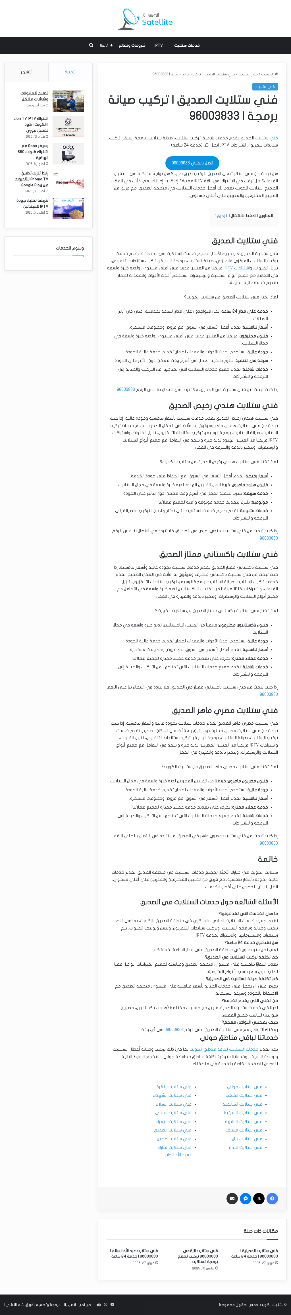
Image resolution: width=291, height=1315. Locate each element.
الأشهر (26, 72)
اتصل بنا (70, 1305)
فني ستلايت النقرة (174, 1087)
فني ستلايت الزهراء (174, 1121)
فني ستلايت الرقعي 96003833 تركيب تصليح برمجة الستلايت (198, 1256)
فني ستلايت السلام (173, 1104)
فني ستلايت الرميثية (243, 1112)
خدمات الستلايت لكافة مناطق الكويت (224, 1049)
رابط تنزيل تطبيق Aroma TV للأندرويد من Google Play (31, 179)
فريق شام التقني (20, 1305)
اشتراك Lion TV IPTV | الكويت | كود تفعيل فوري (31, 124)
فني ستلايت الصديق (173, 1130)
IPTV (159, 45)
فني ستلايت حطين (174, 1139)
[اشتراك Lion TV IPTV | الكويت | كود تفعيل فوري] (68, 126)
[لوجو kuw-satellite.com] (145, 18)
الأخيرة (70, 72)
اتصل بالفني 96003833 (192, 163)
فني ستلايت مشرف (243, 1130)
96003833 (126, 389)
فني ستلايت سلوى (173, 1112)
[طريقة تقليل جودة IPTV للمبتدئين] (68, 208)
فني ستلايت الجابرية (243, 1121)
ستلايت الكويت (271, 1305)
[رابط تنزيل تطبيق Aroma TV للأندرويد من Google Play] (68, 181)
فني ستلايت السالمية (242, 1104)
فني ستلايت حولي (244, 1087)
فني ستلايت (248, 74)
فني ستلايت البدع (245, 1147)
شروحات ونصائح (132, 45)
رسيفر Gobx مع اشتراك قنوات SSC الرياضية (33, 152)
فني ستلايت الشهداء (172, 1095)
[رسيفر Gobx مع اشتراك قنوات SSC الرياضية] (68, 153)
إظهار (221, 216)
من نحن (85, 1305)
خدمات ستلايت (187, 45)
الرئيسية (268, 74)
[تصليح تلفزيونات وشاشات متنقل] (68, 101)
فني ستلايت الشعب (244, 1095)
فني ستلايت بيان (247, 1139)
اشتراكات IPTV (237, 268)
